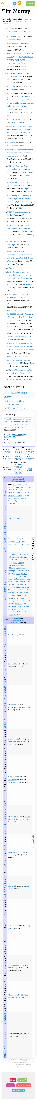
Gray (20, 560)
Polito (11, 615)
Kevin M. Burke (13, 739)
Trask (18, 573)
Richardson (12, 606)
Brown (26, 571)
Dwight (26, 606)
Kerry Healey (7, 458)
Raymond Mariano (7, 452)
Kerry (16, 609)
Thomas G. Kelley (14, 995)
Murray (27, 612)
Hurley (24, 595)
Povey (19, 539)
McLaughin (19, 604)
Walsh (10, 590)
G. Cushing (22, 590)
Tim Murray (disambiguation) (19, 31)
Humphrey (17, 484)
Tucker (10, 579)
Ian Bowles (12, 704)
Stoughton (12, 518)
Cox (16, 593)
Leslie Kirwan (13, 852)
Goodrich (24, 573)
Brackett (22, 582)
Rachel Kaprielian (14, 782)
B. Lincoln (19, 554)
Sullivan (18, 601)
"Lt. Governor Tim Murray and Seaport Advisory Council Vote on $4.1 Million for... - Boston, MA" (20, 129)
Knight (22, 579)
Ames (16, 582)
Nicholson (20, 518)
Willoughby (22, 498)
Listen (30, 3)
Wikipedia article (28, 1059)
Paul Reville (12, 886)
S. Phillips (15, 557)
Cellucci (11, 612)
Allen (26, 593)
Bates (22, 584)
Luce (26, 587)
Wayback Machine (14, 40)
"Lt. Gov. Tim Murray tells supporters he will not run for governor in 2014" (18, 360)
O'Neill (10, 609)
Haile (28, 582)
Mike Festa (12, 968)
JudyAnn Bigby (13, 664)
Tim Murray (7, 396)
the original (22, 80)
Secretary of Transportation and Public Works (5, 1035)
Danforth (11, 504)
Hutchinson (12, 544)
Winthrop (27, 487)
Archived (14, 37)
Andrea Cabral (13, 744)
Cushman (21, 568)
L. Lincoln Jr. (13, 562)
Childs (10, 568)
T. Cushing (11, 554)
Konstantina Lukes (30, 452)
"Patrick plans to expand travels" (19, 337)
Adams (26, 554)
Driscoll (17, 615)
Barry (16, 590)
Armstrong (20, 565)
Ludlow (11, 487)
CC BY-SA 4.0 (25, 1061)
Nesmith (11, 576)
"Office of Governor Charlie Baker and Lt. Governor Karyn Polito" (18, 169)
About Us (10, 1085)
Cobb (16, 560)
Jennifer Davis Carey (15, 965)
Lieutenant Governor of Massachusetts (15, 435)
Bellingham (19, 487)
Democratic (18, 464)
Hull (26, 565)
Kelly (10, 598)
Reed (15, 568)
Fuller (21, 593)
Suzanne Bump (13, 777)
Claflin (24, 576)
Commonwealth (5, 584)
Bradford (21, 598)
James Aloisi (12, 816)
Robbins (22, 557)
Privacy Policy (18, 1090)
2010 (20, 473)
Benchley (11, 573)
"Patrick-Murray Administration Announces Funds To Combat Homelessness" (20, 153)
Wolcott (11, 584)
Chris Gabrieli (7, 469)
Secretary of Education (5, 887)
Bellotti (26, 604)
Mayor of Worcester (18, 450)
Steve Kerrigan (30, 469)
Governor (16, 621)
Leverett (11, 501)
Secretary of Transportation (5, 819)
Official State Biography (16, 408)
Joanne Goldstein (14, 779)
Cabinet (17, 619)
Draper (10, 587)
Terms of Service (23, 1085)
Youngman (12, 595)
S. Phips (23, 542)
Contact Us (22, 1080)
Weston (11, 582)
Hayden (18, 576)
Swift (16, 612)
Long (27, 579)
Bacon (19, 595)
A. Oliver (20, 544)
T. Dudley (25, 484)
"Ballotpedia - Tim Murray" (18, 44)
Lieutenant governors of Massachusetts (18, 479)
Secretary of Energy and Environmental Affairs (5, 707)
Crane (17, 584)
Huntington (12, 571)
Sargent (20, 606)
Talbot (16, 579)
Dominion (5, 518)
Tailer (24, 539)
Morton (21, 562)
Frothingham (19, 587)
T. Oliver (27, 544)
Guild (26, 584)
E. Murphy (22, 609)
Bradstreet (26, 501)
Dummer (11, 542)
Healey (21, 612)
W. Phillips (26, 560)
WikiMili (6, 3)
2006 (16, 473)
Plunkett (20, 571)
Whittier (25, 601)
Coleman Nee (13, 998)
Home (12, 1080)
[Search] (19, 3)
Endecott (11, 493)
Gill (9, 557)
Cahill (15, 598)
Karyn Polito (30, 458)
